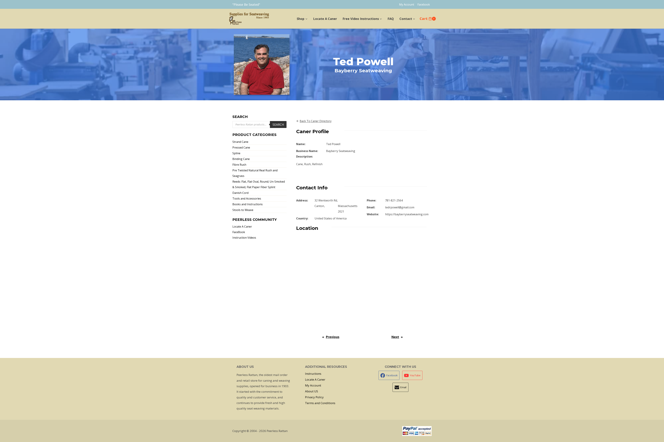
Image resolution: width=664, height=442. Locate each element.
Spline (236, 153)
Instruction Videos (244, 238)
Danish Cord (240, 193)
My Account (406, 4)
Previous (332, 337)
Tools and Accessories (246, 198)
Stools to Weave (242, 210)
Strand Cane (240, 142)
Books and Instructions (247, 204)
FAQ (391, 19)
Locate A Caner (325, 19)
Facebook (423, 4)
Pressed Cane (241, 147)
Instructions (313, 374)
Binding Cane (241, 159)
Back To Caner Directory (315, 121)
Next (395, 337)
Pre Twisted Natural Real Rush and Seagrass (255, 173)
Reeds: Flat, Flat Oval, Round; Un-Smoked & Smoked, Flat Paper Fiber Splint (258, 184)
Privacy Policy (314, 397)
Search (278, 124)
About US (311, 391)
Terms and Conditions (320, 403)
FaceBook (238, 232)
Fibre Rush (239, 165)
